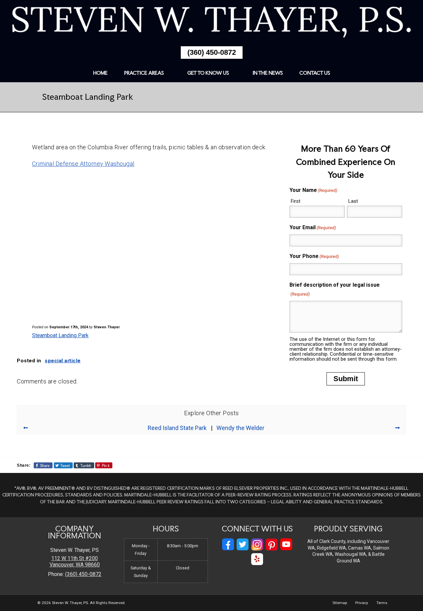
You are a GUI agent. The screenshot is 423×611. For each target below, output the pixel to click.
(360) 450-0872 (211, 52)
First (295, 201)
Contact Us (314, 73)
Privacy (361, 602)
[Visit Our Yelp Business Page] (257, 559)
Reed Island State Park (177, 428)
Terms (381, 602)
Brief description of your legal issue (334, 289)
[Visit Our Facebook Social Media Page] (228, 544)
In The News (267, 73)
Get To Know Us (208, 73)
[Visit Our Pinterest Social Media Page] (272, 544)
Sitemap (339, 602)
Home (100, 73)
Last (353, 201)
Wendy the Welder (240, 428)
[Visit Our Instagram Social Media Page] (257, 544)
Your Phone (314, 256)
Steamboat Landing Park (60, 335)
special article (63, 361)
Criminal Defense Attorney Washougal (83, 163)
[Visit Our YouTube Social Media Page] (286, 544)
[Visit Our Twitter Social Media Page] (243, 544)
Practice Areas (144, 73)
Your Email (312, 227)
